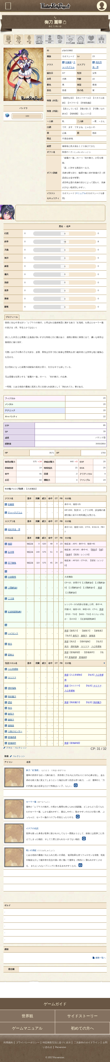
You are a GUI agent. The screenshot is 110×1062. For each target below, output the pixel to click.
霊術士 (11, 655)
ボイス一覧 (29, 39)
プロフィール (12, 317)
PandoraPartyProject (55, 6)
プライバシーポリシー (28, 1042)
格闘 (10, 544)
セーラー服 (31, 802)
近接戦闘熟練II (14, 612)
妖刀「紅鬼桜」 (33, 770)
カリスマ (12, 677)
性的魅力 (12, 696)
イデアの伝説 (32, 828)
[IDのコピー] (64, 22)
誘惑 (10, 702)
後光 (10, 644)
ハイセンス (13, 633)
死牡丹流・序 (14, 529)
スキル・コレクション (16, 748)
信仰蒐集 (12, 688)
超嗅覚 (11, 725)
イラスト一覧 (18, 39)
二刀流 (11, 598)
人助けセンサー (15, 731)
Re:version (60, 1047)
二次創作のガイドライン (87, 1042)
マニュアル (81, 193)
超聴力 (11, 720)
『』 (55, 18)
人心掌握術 (13, 669)
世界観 (27, 1016)
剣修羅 (68, 62)
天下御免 (12, 563)
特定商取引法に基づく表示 (57, 1042)
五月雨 (11, 552)
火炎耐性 (12, 577)
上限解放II (12, 588)
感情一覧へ (100, 958)
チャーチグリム (15, 512)
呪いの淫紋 (31, 850)
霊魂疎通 (12, 737)
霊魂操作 (12, 743)
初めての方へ (82, 1028)
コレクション (19, 756)
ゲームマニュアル (27, 1028)
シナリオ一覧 (8, 39)
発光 (10, 708)
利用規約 (8, 1042)
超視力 (11, 714)
